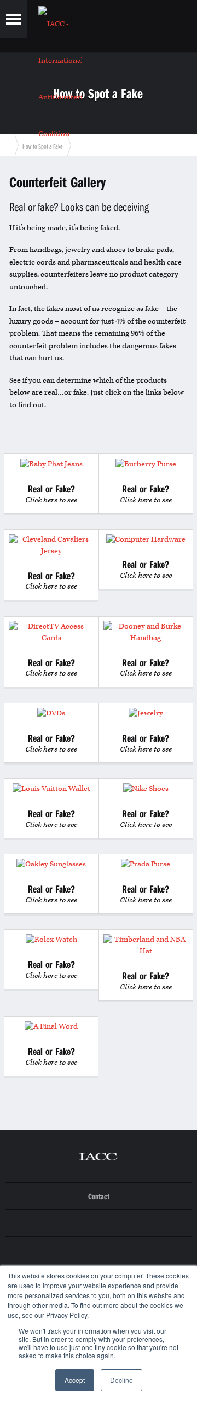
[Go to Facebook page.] (98, 1250)
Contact (98, 1196)
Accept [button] (75, 1380)
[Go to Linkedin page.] (98, 1223)
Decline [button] (121, 1380)
